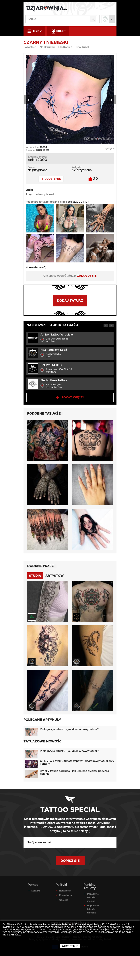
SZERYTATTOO (51, 365)
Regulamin (65, 891)
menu (37, 31)
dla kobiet (65, 47)
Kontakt (35, 891)
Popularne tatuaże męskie (93, 897)
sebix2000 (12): (78, 201)
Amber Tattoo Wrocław (56, 334)
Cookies (63, 900)
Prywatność (66, 895)
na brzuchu (47, 47)
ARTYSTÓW (54, 575)
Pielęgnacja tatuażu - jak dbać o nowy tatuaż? (69, 729)
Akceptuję (70, 946)
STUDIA (35, 575)
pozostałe (30, 47)
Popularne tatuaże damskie (93, 909)
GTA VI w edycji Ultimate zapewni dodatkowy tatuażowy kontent (77, 762)
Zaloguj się (87, 275)
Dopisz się (70, 861)
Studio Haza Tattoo (53, 380)
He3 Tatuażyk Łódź (53, 349)
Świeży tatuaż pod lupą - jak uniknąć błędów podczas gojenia (74, 772)
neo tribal (82, 47)
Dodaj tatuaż (70, 300)
